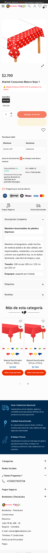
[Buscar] (29, 6)
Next (28, 383)
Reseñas (9, 295)
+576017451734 (16, 481)
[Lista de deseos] (40, 6)
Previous (20, 383)
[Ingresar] (34, 6)
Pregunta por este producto (18, 188)
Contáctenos (8, 514)
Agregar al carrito (32, 114)
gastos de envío (11, 177)
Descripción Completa (16, 219)
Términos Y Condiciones (12, 535)
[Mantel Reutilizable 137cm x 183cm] (12, 332)
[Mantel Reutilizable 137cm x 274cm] (35, 332)
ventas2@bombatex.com (20, 531)
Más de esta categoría (24, 308)
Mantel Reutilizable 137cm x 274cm (35, 362)
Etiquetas (9, 284)
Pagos (4, 544)
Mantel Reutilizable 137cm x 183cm (13, 362)
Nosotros (6, 519)
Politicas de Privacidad (12, 539)
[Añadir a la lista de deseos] (43, 130)
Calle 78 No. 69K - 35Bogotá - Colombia (11, 525)
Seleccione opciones (13, 372)
